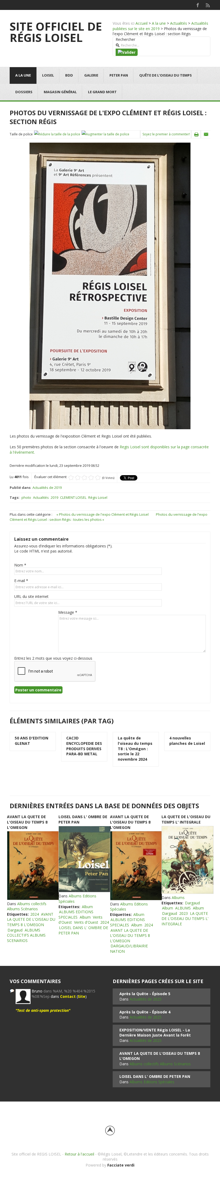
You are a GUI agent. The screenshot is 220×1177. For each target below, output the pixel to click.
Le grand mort (102, 91)
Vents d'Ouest (86, 922)
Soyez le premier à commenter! (166, 134)
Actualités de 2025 (146, 999)
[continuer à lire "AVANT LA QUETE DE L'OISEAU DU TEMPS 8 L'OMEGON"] (32, 865)
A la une (159, 23)
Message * (67, 612)
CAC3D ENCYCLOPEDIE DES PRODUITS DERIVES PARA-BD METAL (84, 745)
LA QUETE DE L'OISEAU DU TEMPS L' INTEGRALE (186, 819)
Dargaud (15, 930)
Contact (68, 996)
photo (26, 497)
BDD (69, 75)
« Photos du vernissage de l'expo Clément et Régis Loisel (102, 514)
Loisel (48, 75)
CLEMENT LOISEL (73, 497)
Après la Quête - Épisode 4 (144, 1011)
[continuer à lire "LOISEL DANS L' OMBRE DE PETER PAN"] (84, 859)
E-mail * (21, 580)
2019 (54, 497)
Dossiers (23, 91)
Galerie (91, 75)
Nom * (20, 565)
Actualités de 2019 (47, 487)
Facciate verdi (120, 1165)
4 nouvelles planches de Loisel (187, 740)
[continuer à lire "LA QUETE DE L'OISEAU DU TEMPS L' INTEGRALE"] (187, 860)
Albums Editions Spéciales (152, 1081)
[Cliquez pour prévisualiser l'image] (110, 285)
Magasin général (60, 91)
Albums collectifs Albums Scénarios (26, 906)
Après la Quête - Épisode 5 (144, 993)
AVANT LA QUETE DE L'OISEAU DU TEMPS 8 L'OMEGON (27, 822)
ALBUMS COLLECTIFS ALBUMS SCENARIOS (26, 935)
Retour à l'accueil (79, 1154)
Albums (178, 897)
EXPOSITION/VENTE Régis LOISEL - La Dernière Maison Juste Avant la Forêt (155, 1032)
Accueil (141, 23)
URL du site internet (31, 596)
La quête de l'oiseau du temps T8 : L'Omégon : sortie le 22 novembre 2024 (135, 748)
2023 (183, 913)
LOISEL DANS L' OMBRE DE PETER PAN (154, 1076)
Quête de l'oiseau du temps (165, 75)
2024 (34, 914)
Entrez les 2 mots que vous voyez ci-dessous (53, 658)
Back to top (110, 1130)
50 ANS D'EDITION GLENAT (31, 740)
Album (87, 906)
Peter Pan (118, 75)
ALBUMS (183, 908)
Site (81, 996)
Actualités (178, 23)
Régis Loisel (97, 497)
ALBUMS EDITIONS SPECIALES (75, 914)
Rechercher (125, 39)
